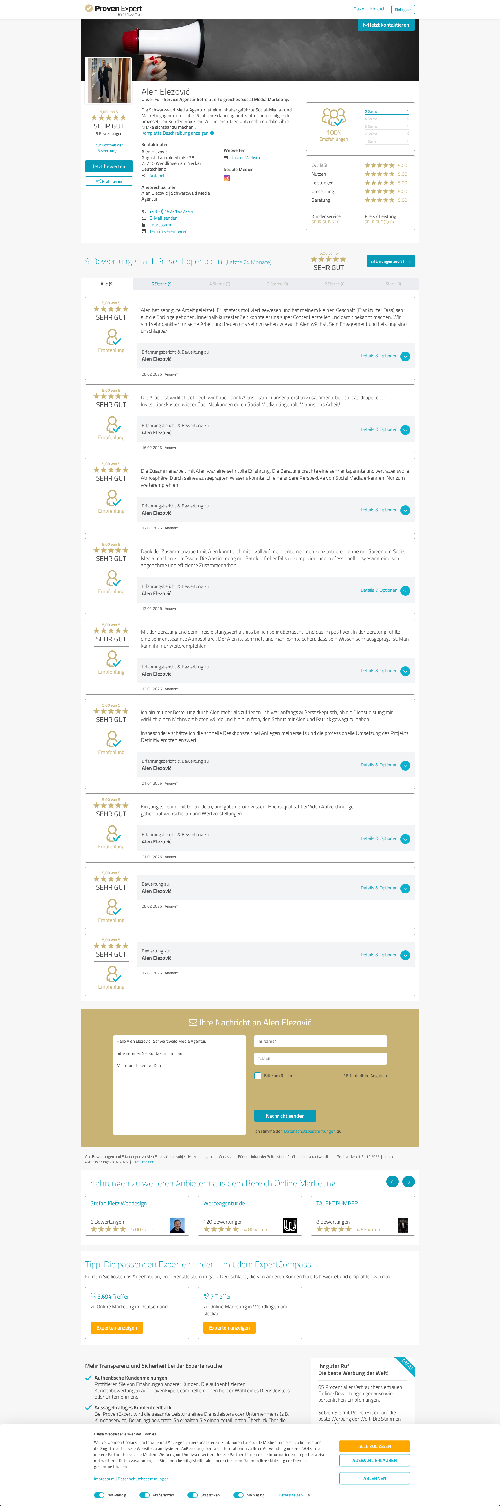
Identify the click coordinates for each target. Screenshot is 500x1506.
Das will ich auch (370, 8)
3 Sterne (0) (277, 284)
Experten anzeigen (116, 1327)
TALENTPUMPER (337, 1203)
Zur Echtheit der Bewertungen (109, 147)
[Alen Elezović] (108, 80)
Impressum (104, 1479)
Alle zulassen (374, 1446)
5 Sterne (371, 111)
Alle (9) (107, 283)
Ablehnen (374, 1478)
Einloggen (403, 9)
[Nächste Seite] (408, 1181)
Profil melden (143, 1161)
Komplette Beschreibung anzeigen (175, 133)
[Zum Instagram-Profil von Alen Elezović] (228, 181)
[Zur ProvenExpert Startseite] (113, 11)
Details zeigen (291, 1495)
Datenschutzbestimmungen (143, 1479)
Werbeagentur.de (224, 1203)
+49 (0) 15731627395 (171, 211)
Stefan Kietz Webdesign (119, 1203)
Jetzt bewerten (109, 166)
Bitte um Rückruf (279, 1076)
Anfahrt (157, 175)
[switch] (144, 1495)
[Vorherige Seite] (392, 1181)
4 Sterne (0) (219, 284)
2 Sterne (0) (335, 284)
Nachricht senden (285, 1115)
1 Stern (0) (392, 284)
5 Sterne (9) (162, 284)
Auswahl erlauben (374, 1460)
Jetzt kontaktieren (389, 24)
